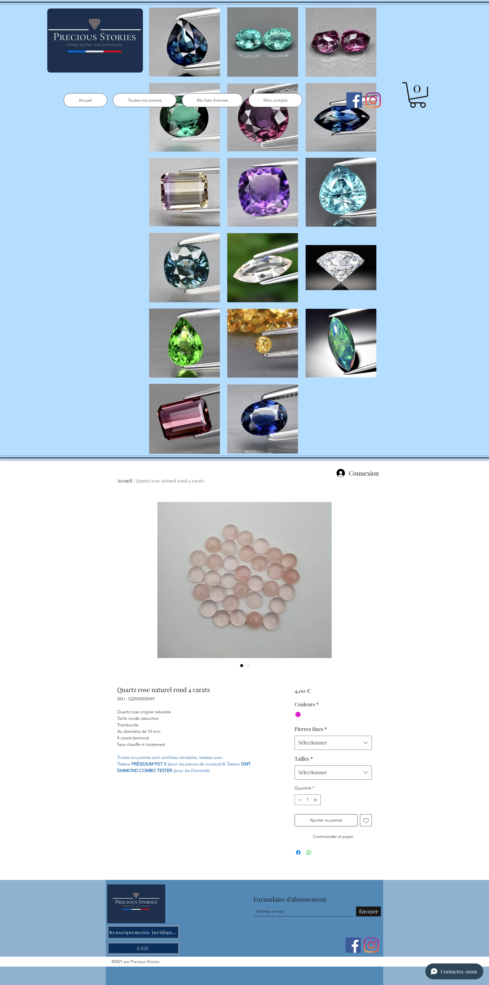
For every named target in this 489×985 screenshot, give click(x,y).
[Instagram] (373, 100)
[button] (417, 95)
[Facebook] (354, 100)
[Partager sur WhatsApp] (309, 852)
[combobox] (333, 743)
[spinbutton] (307, 800)
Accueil (124, 481)
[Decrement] (299, 800)
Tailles (304, 758)
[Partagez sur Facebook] (298, 852)
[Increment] (316, 800)
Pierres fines (311, 729)
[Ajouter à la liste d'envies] (366, 820)
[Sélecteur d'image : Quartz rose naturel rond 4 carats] (241, 665)
